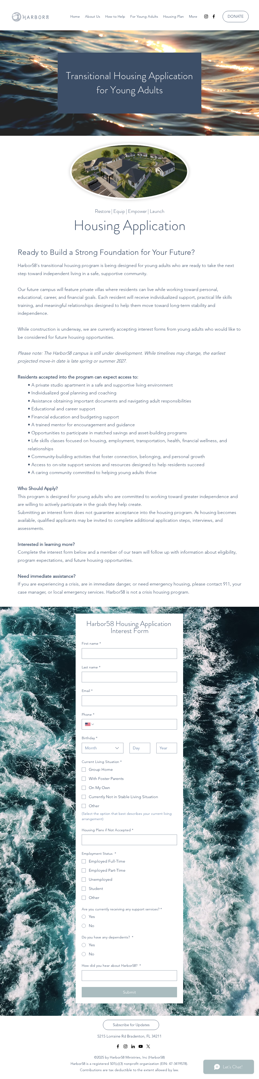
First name (91, 643)
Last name (91, 667)
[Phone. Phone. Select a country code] (90, 724)
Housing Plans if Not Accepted (107, 830)
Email (87, 690)
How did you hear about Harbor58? (111, 965)
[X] (148, 1046)
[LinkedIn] (133, 1046)
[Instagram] (206, 16)
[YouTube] (140, 1046)
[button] (144, 16)
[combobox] (102, 748)
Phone (88, 714)
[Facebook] (213, 16)
